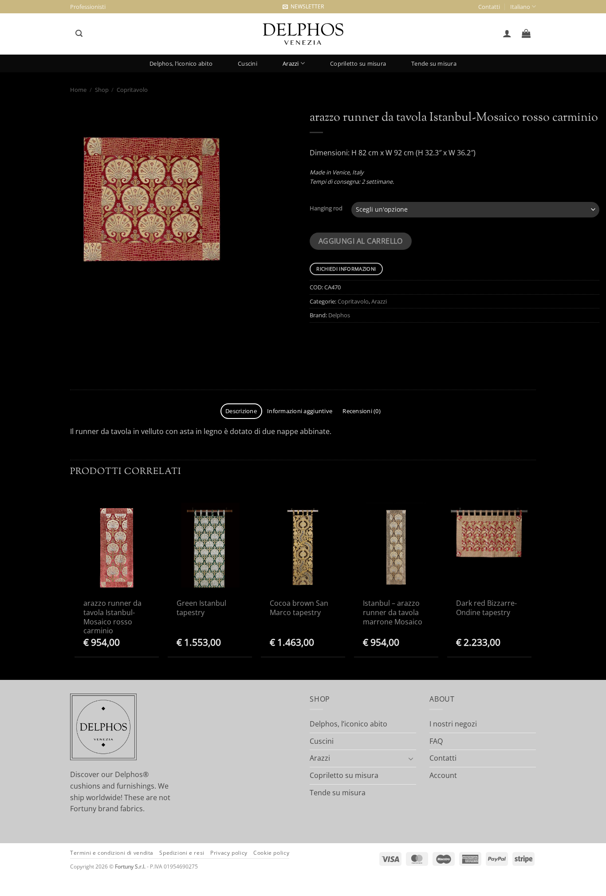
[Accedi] (506, 33)
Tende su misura (433, 63)
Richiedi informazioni (346, 268)
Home (78, 90)
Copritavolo (132, 90)
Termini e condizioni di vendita (111, 853)
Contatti (489, 7)
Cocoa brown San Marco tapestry (299, 608)
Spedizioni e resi (181, 853)
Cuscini (247, 63)
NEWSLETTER (306, 6)
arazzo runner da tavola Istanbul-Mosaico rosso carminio (112, 617)
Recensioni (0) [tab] (361, 411)
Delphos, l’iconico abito (181, 63)
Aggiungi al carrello (361, 241)
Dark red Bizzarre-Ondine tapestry (486, 608)
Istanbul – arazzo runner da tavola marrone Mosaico (392, 612)
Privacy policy (229, 853)
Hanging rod (326, 208)
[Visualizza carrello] (526, 33)
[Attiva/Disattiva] (410, 758)
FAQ (436, 741)
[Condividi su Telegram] (320, 344)
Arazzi (291, 63)
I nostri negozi (453, 724)
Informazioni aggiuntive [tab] (299, 411)
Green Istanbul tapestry (201, 608)
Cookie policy (271, 853)
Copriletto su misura (358, 63)
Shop (102, 90)
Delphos (339, 315)
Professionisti (88, 7)
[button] (78, 33)
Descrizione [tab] (241, 411)
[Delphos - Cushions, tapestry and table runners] (303, 34)
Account (443, 775)
